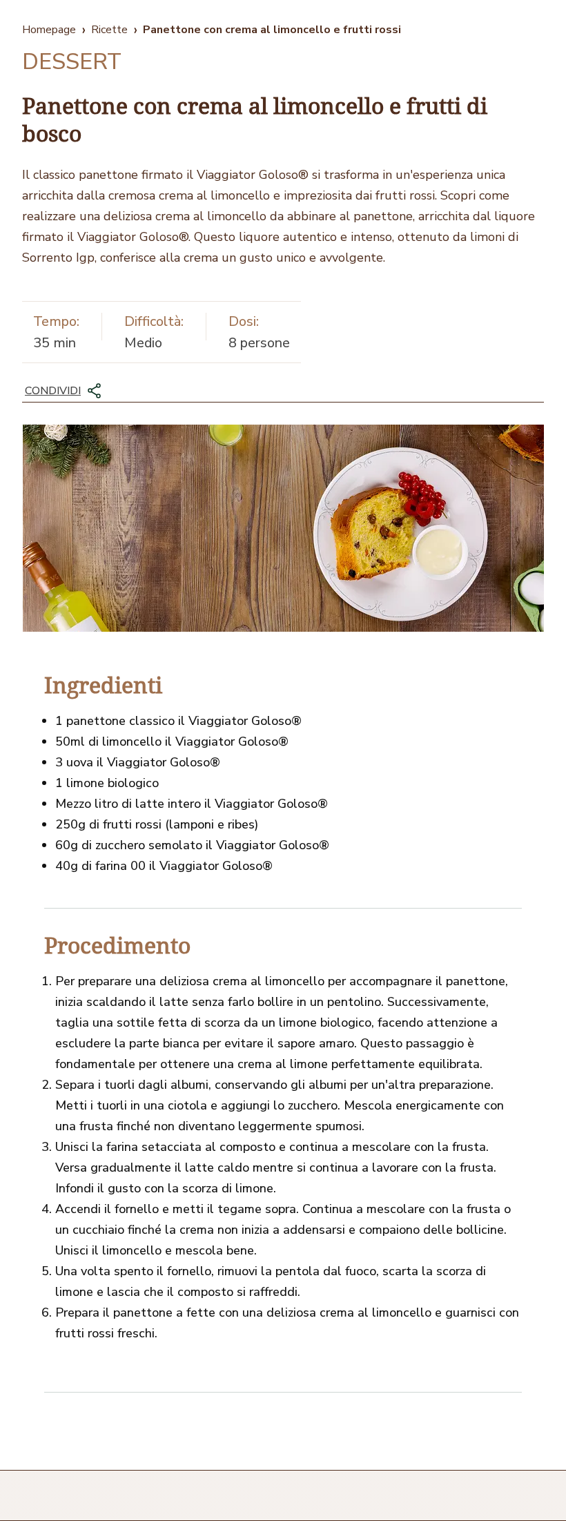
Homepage (49, 30)
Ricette (109, 30)
